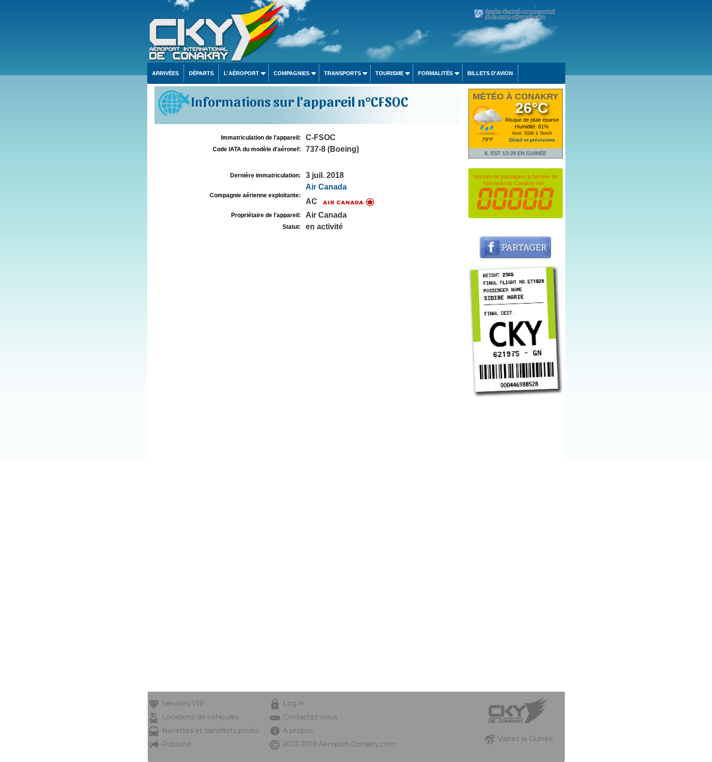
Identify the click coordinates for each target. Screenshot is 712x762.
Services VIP (183, 703)
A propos (298, 730)
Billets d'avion (490, 73)
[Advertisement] (515, 546)
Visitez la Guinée (525, 738)
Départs (201, 73)
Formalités (435, 73)
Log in (293, 703)
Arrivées (165, 73)
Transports (342, 73)
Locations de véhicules (200, 717)
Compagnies (292, 73)
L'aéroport (241, 73)
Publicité (176, 744)
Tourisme (389, 73)
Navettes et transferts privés (210, 730)
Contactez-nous (310, 717)
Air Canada (326, 187)
